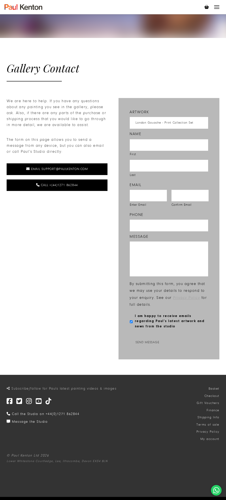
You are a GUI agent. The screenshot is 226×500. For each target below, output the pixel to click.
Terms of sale (207, 424)
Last (133, 175)
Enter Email (138, 205)
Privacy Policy (186, 298)
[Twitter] (10, 401)
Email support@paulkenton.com (59, 169)
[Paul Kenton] (23, 7)
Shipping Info (208, 417)
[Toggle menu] (217, 7)
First (133, 154)
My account (209, 439)
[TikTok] (48, 401)
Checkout (211, 396)
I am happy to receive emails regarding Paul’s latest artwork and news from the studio (170, 321)
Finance (213, 410)
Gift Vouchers (208, 403)
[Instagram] (29, 401)
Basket (214, 389)
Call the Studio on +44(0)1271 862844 (45, 414)
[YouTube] (39, 401)
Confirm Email (181, 205)
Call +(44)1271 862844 (59, 185)
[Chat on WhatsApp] (216, 490)
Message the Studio (29, 422)
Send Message (147, 342)
